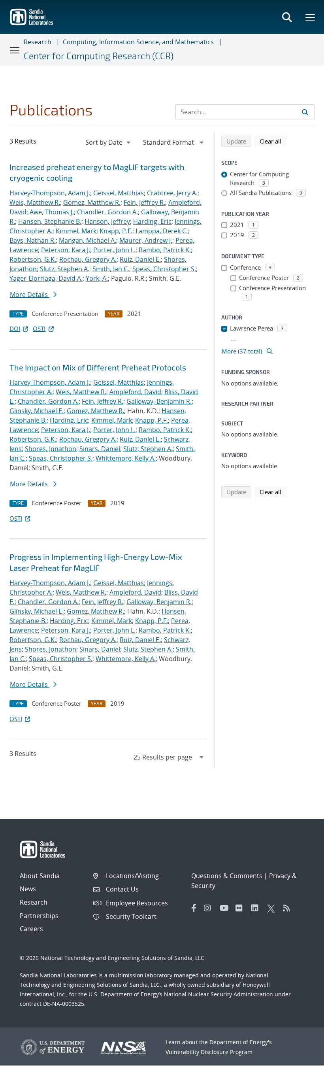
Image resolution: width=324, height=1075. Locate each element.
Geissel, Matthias (118, 193)
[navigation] (109, 142)
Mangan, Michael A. (87, 240)
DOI (14, 329)
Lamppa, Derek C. (162, 231)
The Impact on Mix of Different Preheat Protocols (97, 367)
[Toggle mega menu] (310, 17)
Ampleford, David (135, 391)
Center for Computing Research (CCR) (98, 55)
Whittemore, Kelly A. (126, 458)
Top (300, 1066)
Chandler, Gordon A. (107, 212)
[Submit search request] (305, 111)
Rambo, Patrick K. (165, 250)
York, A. (97, 278)
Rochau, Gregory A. (88, 259)
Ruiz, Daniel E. (140, 259)
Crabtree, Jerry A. (172, 193)
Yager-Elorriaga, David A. (46, 278)
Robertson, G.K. (32, 259)
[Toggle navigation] (15, 50)
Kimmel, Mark (76, 231)
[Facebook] (194, 908)
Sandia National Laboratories (58, 975)
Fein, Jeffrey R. (144, 202)
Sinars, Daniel (99, 448)
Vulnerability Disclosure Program (209, 1052)
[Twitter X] (273, 908)
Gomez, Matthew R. (92, 202)
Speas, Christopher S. (164, 268)
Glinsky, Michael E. (36, 410)
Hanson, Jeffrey (107, 221)
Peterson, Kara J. (65, 250)
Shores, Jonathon (50, 448)
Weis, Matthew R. (34, 202)
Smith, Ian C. (110, 268)
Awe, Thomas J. (52, 212)
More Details (29, 294)
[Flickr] (241, 908)
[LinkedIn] (257, 908)
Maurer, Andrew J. (145, 240)
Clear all (273, 141)
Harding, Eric (152, 221)
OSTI (39, 329)
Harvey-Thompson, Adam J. (49, 193)
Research (37, 42)
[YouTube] (226, 908)
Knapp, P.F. (116, 231)
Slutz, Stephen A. (64, 268)
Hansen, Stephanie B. (49, 221)
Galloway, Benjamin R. (159, 401)
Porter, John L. (114, 250)
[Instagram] (210, 908)
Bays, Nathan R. (32, 240)
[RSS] (289, 908)
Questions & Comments (226, 875)
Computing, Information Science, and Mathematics (138, 42)
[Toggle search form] (287, 17)
